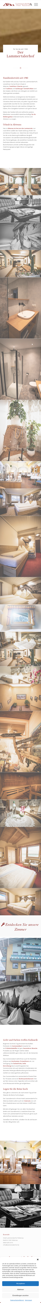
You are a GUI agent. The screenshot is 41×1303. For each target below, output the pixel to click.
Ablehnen (20, 1289)
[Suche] (30, 4)
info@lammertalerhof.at (11, 1245)
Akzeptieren (20, 1283)
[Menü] (35, 4)
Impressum (28, 1300)
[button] (38, 1259)
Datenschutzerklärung (17, 1300)
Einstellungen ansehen (20, 1295)
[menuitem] (30, 4)
